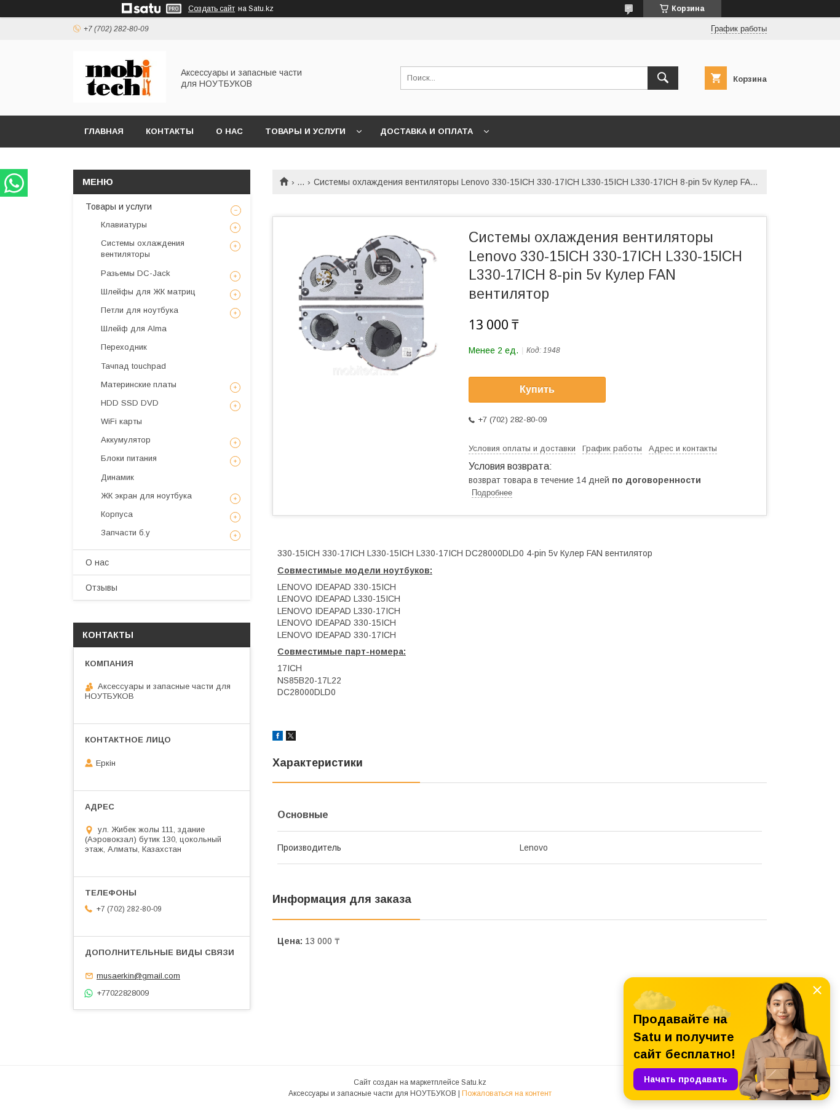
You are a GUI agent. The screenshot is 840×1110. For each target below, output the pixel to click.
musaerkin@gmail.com (138, 975)
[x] (291, 737)
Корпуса (117, 514)
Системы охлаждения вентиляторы (142, 248)
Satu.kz (473, 1082)
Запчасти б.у (125, 532)
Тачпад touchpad (133, 366)
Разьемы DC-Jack (135, 273)
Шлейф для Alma (134, 328)
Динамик (117, 477)
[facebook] (277, 737)
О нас (229, 131)
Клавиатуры (124, 224)
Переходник (124, 347)
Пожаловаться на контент (507, 1093)
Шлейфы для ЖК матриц (148, 291)
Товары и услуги (305, 131)
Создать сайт (211, 8)
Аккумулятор (126, 439)
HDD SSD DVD (130, 402)
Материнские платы (138, 384)
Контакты (170, 131)
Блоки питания (129, 458)
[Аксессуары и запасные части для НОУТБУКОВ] (119, 99)
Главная (104, 131)
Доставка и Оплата (426, 131)
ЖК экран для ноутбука (146, 495)
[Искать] (663, 78)
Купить (537, 389)
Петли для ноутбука (139, 310)
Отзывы (101, 587)
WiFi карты (121, 421)
